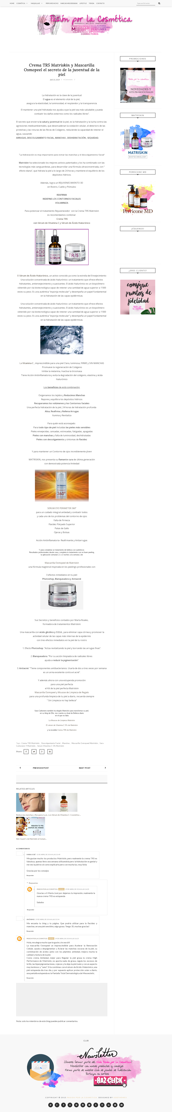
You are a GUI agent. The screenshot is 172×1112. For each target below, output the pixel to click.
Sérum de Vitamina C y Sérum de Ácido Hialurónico (63, 222)
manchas (66, 743)
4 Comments (68, 80)
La (20, 363)
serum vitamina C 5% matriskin (50, 746)
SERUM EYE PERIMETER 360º (61, 508)
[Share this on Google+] (42, 751)
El (18, 275)
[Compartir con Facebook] (26, 751)
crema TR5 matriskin (30, 743)
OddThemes (120, 1097)
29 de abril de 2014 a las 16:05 (77, 889)
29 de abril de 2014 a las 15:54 (47, 919)
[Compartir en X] (34, 751)
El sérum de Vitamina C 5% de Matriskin (62, 725)
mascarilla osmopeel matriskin (85, 743)
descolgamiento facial (51, 743)
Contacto (100, 3)
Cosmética (20, 3)
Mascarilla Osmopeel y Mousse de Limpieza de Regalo (62, 692)
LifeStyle (83, 3)
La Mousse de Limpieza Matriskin (62, 720)
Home (12, 3)
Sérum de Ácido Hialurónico (33, 275)
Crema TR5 (62, 218)
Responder (30, 875)
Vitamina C (27, 363)
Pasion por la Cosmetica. (82, 1097)
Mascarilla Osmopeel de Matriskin (62, 562)
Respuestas (33, 883)
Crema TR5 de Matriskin (67, 730)
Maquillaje (35, 3)
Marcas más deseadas (68, 3)
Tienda (91, 3)
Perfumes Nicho (52, 3)
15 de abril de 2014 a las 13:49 (48, 854)
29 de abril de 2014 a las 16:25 (67, 939)
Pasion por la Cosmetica (47, 889)
